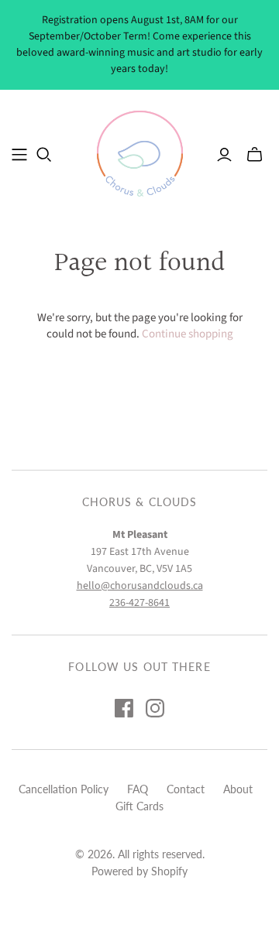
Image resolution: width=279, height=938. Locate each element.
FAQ (137, 789)
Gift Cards (139, 806)
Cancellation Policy (63, 789)
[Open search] (44, 155)
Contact (186, 789)
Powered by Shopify (139, 871)
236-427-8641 (139, 603)
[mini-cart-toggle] (254, 154)
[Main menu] (19, 155)
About (238, 789)
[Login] (224, 154)
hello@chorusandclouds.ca (140, 586)
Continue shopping (187, 334)
